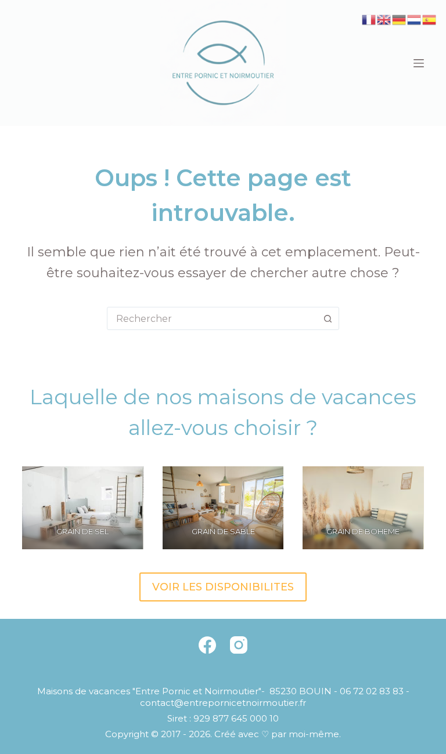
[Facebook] (207, 645)
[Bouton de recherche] (327, 318)
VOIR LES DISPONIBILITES (223, 587)
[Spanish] (429, 19)
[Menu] (418, 63)
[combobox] (211, 318)
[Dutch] (414, 19)
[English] (384, 19)
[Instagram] (238, 645)
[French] (369, 19)
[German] (399, 19)
